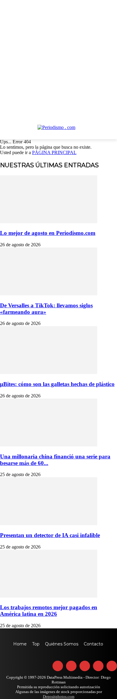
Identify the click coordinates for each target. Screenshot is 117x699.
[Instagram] (71, 666)
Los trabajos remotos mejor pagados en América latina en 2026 (48, 610)
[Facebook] (57, 666)
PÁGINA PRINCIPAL (54, 152)
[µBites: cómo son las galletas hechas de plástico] (48, 372)
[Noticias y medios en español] (58, 132)
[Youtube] (111, 666)
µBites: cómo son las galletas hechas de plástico (57, 384)
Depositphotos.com (58, 696)
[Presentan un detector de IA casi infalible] (48, 523)
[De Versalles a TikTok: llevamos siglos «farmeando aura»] (48, 293)
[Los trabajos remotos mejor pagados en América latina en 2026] (48, 595)
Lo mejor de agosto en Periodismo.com (47, 233)
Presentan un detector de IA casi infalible (50, 535)
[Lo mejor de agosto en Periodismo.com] (48, 221)
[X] (98, 666)
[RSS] (85, 666)
